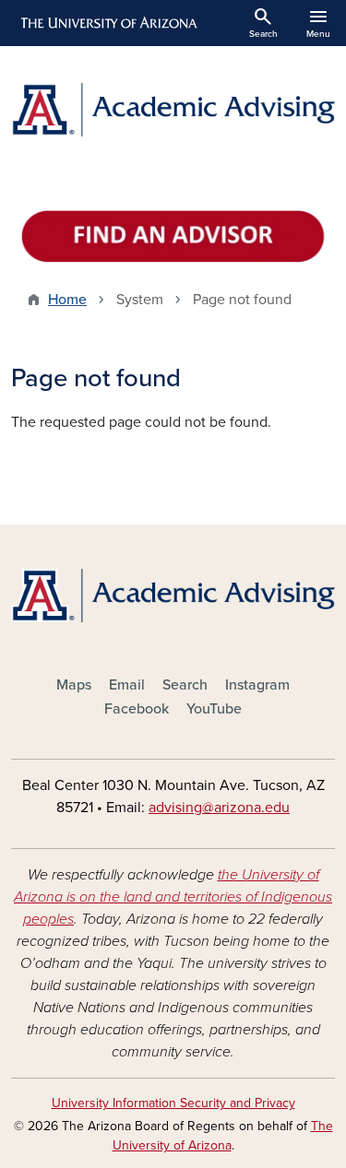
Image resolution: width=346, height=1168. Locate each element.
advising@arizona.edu (219, 807)
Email (127, 685)
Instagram (257, 685)
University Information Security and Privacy (173, 1103)
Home (67, 299)
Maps (73, 685)
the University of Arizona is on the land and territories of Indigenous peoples (173, 897)
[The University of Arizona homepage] (107, 23)
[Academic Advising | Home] (173, 109)
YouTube (214, 709)
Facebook (136, 709)
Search (185, 685)
